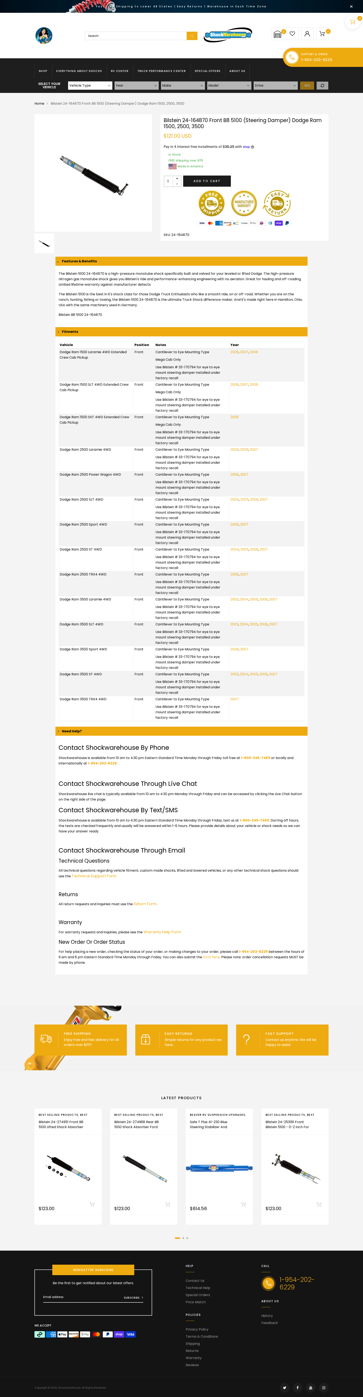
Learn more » (104, 1044)
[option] (93, 173)
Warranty (194, 1357)
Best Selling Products (58, 1115)
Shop (43, 71)
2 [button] (183, 1238)
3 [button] (187, 1238)
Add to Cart (207, 181)
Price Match (196, 1302)
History (267, 1315)
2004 (234, 499)
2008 (254, 352)
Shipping (193, 1343)
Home (39, 103)
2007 (244, 352)
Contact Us (195, 1280)
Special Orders (198, 1295)
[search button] (192, 36)
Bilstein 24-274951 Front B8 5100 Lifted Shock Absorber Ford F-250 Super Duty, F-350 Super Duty (61, 1129)
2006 (234, 352)
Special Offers (207, 71)
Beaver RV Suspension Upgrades (217, 1115)
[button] (277, 34)
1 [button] (177, 1238)
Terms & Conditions (202, 1336)
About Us (237, 71)
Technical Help (198, 1287)
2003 (234, 599)
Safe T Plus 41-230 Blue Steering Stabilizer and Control (208, 1127)
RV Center (119, 71)
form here (211, 957)
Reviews (192, 1365)
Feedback (269, 1322)
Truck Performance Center (161, 71)
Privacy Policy (197, 1329)
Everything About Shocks (79, 71)
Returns (192, 1350)
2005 (234, 449)
